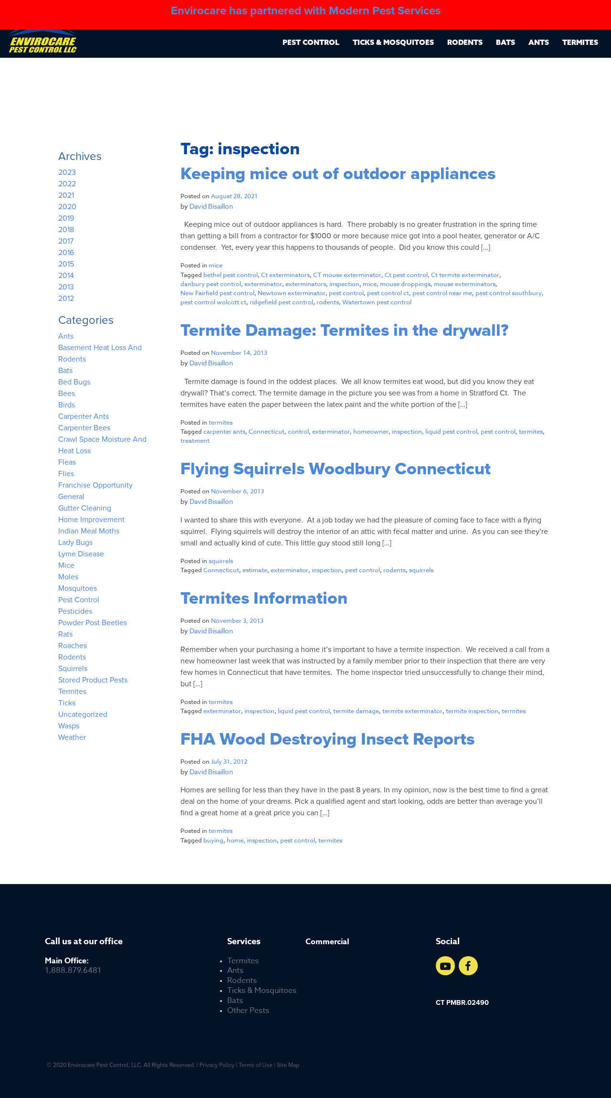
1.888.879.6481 (73, 966)
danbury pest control (210, 283)
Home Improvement (91, 519)
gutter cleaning (84, 508)
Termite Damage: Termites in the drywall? (344, 330)
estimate (254, 569)
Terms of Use (256, 1065)
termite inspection (472, 710)
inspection (344, 283)
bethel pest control (230, 274)
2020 (67, 207)
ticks (66, 703)
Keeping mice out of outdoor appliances (337, 173)
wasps (68, 726)
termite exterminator (412, 710)
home (235, 840)
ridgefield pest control (281, 302)
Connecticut (266, 431)
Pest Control (311, 42)
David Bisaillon (211, 206)
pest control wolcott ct (213, 302)
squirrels (221, 560)
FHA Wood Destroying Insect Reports (327, 739)
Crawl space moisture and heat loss (102, 445)
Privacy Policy (217, 1065)
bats (65, 370)
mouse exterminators (464, 283)
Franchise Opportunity (95, 485)
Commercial (327, 942)
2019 (66, 218)
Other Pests (248, 1011)
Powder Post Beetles (92, 623)
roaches (72, 645)
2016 (66, 252)
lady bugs (75, 542)
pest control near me (442, 292)
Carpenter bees (84, 428)
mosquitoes (77, 588)
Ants (538, 42)
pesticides (75, 611)
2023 (67, 172)
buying (213, 840)
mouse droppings (405, 283)
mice (215, 265)
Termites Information (264, 598)
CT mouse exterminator (347, 274)
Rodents (465, 42)
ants (66, 336)
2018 (66, 230)
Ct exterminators (285, 274)
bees (66, 393)
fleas (67, 462)
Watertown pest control (376, 302)
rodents (327, 302)
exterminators (305, 283)
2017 (66, 241)
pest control (346, 292)
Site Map (288, 1065)
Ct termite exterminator (465, 274)
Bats (505, 42)
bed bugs (74, 382)
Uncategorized (82, 714)
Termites (580, 42)
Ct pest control (406, 274)
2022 (67, 184)
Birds (66, 405)
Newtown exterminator (292, 292)
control (298, 431)
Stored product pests (92, 680)
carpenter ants (224, 431)
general (71, 496)
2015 (66, 264)
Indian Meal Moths (88, 531)
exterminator (263, 283)
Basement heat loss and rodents (100, 353)
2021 (66, 195)
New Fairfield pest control (217, 292)
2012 (66, 298)
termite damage (356, 710)
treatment (195, 440)
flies (66, 474)
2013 (66, 287)
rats (65, 634)
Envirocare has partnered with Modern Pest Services (306, 11)
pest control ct (388, 292)
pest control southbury (508, 292)
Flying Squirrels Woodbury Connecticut (335, 469)
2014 (66, 275)
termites (220, 422)
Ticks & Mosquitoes (393, 42)
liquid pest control (451, 431)
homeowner (371, 431)
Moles (68, 577)
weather (72, 737)
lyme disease (81, 554)
